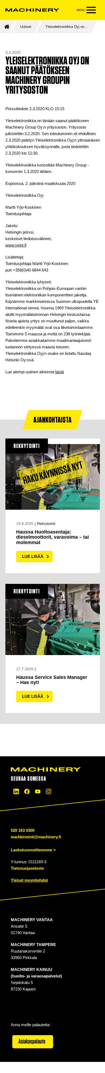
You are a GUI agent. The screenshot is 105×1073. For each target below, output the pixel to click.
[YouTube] (37, 791)
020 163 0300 (22, 830)
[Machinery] (32, 10)
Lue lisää (32, 556)
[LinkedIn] (16, 791)
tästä (59, 371)
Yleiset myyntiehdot (29, 880)
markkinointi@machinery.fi (36, 837)
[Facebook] (27, 791)
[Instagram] (48, 791)
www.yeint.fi (15, 245)
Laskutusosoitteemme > (33, 850)
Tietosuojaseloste (27, 868)
